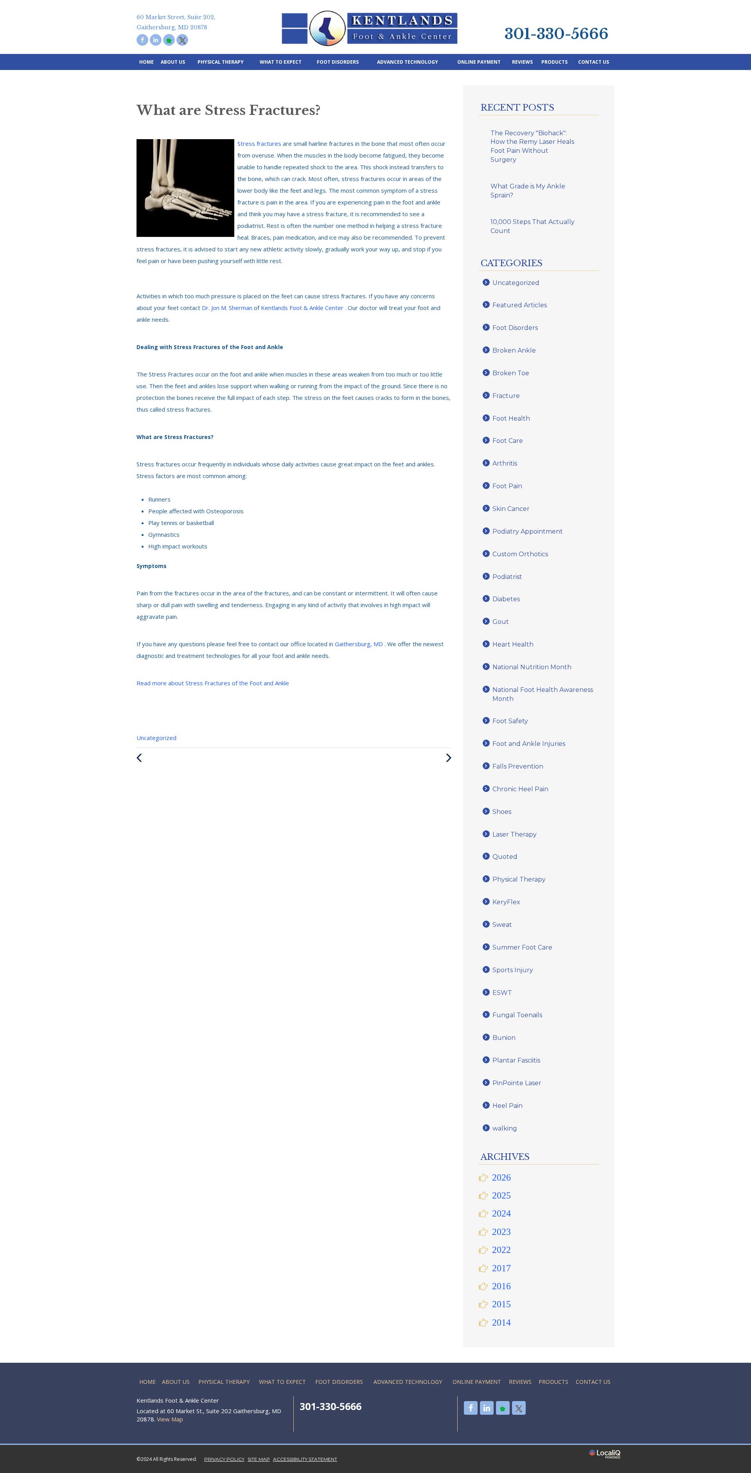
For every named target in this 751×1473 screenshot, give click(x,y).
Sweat (502, 924)
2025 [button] (501, 1195)
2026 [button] (501, 1177)
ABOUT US (173, 62)
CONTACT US (593, 62)
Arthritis (504, 463)
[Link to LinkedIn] (156, 40)
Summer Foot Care (522, 947)
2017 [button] (501, 1268)
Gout (500, 621)
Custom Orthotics (520, 554)
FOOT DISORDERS (338, 62)
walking (504, 1128)
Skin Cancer (511, 509)
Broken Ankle (514, 350)
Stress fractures (260, 143)
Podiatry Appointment (527, 531)
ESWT (502, 992)
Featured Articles (519, 305)
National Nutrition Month (531, 667)
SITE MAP (259, 1459)
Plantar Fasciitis (516, 1060)
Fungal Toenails (517, 1015)
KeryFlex (506, 902)
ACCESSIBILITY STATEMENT (305, 1459)
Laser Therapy (514, 834)
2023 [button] (501, 1232)
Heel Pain (507, 1105)
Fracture (506, 396)
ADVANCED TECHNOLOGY (407, 62)
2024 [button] (501, 1213)
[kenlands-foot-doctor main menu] (499, 10)
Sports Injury (512, 970)
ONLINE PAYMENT (479, 62)
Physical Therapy (519, 879)
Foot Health (511, 418)
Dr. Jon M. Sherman (228, 308)
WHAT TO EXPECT (281, 62)
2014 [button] (501, 1322)
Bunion (504, 1037)
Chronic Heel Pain (520, 789)
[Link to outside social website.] (169, 40)
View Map (170, 1419)
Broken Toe (510, 373)
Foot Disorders (515, 328)
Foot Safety (510, 721)
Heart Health (513, 644)
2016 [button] (501, 1286)
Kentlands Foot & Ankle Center (303, 308)
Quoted (504, 856)
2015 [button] (501, 1304)
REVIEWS (522, 62)
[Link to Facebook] (142, 40)
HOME (146, 62)
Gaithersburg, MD (359, 644)
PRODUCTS (554, 62)
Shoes (501, 811)
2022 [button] (501, 1250)
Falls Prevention (517, 766)
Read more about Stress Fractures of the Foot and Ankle (213, 683)
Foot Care (507, 440)
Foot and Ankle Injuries (528, 743)
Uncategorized (156, 738)
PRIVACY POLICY (224, 1459)
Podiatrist (507, 577)
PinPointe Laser (516, 1083)
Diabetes (506, 599)
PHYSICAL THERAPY (221, 62)
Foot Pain (507, 486)
